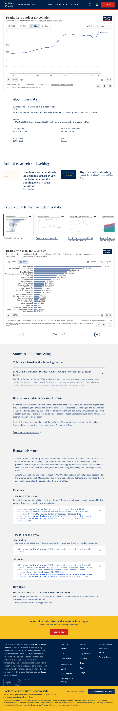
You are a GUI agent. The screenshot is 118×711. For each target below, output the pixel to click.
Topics (63, 649)
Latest (49, 5)
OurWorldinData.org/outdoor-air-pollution (20, 87)
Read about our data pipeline (26, 432)
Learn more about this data (62, 85)
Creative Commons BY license (32, 478)
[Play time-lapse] (8, 79)
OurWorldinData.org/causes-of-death (93, 320)
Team (82, 663)
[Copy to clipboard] (96, 510)
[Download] (98, 86)
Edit (100, 26)
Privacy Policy (47, 705)
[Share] (104, 86)
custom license (10, 666)
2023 (108, 79)
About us (84, 649)
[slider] (21, 80)
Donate (107, 5)
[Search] (90, 4)
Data (41, 5)
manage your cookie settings (67, 705)
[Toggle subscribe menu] (97, 4)
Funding (83, 658)
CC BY (38, 87)
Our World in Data (8, 4)
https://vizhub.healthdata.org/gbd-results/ (33, 603)
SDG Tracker (66, 674)
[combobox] (90, 4)
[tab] (12, 26)
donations (41, 695)
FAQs (43, 672)
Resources (59, 5)
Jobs (82, 668)
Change (100, 262)
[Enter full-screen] (109, 86)
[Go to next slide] (97, 334)
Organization (85, 654)
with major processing (60, 122)
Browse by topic (28, 5)
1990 (15, 79)
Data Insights (66, 658)
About (73, 5)
